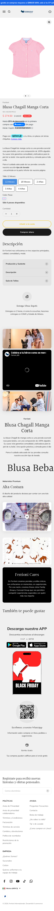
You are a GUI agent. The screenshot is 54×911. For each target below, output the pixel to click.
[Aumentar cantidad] (17, 213)
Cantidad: (7, 208)
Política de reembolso (12, 836)
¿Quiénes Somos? (10, 856)
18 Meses (25, 181)
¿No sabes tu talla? (37, 819)
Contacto (33, 810)
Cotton (5, 865)
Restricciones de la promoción (10, 841)
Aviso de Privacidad (11, 806)
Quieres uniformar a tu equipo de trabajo (12, 871)
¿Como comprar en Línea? (40, 828)
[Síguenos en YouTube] (18, 881)
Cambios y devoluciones (13, 831)
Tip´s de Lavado (36, 824)
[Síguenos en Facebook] (4, 881)
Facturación (7, 822)
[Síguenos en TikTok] (24, 881)
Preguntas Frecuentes (39, 806)
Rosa (4, 198)
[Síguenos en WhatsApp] (31, 881)
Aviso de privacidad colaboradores (11, 811)
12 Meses (10, 181)
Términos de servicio (11, 827)
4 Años (21, 188)
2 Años (40, 181)
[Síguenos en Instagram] (11, 881)
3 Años (8, 188)
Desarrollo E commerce (34, 903)
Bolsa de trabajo (36, 815)
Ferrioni (6, 102)
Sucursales (7, 861)
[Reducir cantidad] (6, 213)
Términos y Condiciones (12, 818)
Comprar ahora (27, 232)
